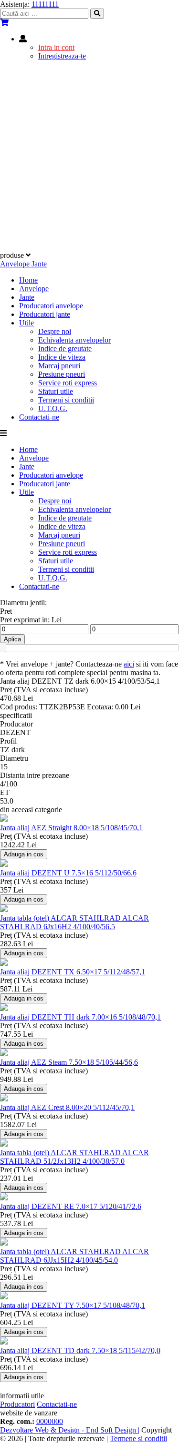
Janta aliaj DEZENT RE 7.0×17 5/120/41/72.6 (70, 1206)
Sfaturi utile (55, 391)
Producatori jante (44, 314)
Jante (26, 297)
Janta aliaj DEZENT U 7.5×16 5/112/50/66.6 (68, 873)
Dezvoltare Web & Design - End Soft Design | (69, 1430)
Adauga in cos (23, 854)
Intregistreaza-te (62, 56)
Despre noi (54, 331)
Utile (26, 323)
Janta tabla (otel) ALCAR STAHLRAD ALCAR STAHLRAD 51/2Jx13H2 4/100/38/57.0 (74, 1157)
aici (129, 664)
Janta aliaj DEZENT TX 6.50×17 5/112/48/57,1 (72, 972)
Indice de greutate (65, 348)
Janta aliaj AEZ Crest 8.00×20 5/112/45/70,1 (67, 1107)
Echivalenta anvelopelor (74, 340)
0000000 (49, 1421)
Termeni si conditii (66, 400)
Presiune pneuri (61, 374)
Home (28, 280)
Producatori (17, 1404)
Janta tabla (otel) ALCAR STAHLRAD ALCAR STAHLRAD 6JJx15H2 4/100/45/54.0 (74, 1255)
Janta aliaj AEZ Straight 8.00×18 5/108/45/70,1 (71, 828)
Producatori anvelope (51, 306)
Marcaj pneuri (59, 366)
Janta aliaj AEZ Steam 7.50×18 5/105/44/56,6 (69, 1062)
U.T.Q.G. (52, 408)
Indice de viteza (61, 357)
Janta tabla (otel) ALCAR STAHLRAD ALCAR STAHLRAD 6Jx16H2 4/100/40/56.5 (74, 922)
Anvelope (34, 289)
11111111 (45, 4)
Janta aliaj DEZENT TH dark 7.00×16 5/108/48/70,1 (80, 1017)
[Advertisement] (89, 157)
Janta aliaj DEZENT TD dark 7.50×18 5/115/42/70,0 (80, 1350)
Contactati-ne (39, 417)
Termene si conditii (138, 1438)
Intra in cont (56, 47)
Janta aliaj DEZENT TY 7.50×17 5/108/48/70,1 (72, 1305)
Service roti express (67, 383)
